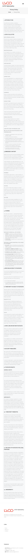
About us (6, 529)
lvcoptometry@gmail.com (14, 551)
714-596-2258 (11, 550)
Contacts (6, 530)
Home (9, 12)
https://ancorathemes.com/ (9, 24)
